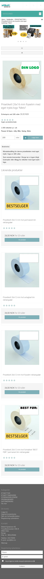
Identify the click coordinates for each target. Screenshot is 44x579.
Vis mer (4, 503)
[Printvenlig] (42, 19)
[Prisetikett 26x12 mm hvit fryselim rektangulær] (22, 351)
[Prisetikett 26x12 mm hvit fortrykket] (22, 426)
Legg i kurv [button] (35, 137)
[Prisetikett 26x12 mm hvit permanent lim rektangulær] (22, 196)
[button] (22, 48)
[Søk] (33, 5)
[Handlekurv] (40, 5)
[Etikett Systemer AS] (6, 5)
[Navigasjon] (26, 5)
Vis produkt (22, 240)
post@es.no (11, 540)
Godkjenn (22, 566)
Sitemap (4, 543)
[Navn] (22, 552)
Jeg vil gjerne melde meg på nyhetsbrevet (20, 560)
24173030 (11, 538)
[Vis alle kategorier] (40, 13)
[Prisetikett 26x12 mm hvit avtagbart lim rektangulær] (22, 273)
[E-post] (22, 556)
